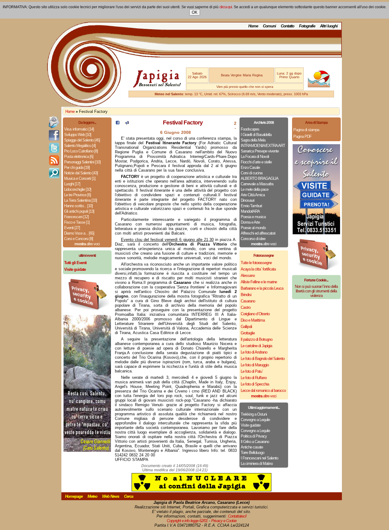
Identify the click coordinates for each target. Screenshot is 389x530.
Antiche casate (252, 447)
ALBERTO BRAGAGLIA (259, 178)
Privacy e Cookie (223, 520)
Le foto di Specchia (255, 384)
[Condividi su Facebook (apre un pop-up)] (117, 123)
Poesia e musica (253, 216)
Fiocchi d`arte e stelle (256, 162)
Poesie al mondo (253, 227)
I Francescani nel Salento (259, 458)
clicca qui (225, 7)
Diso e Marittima (253, 320)
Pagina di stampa (306, 129)
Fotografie (307, 26)
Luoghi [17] (72, 184)
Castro (245, 307)
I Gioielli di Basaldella (256, 134)
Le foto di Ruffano (254, 377)
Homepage (74, 496)
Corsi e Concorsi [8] (78, 238)
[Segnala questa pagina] (127, 123)
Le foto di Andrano (254, 352)
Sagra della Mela (253, 140)
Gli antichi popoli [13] (79, 211)
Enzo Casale (250, 167)
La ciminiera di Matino (257, 463)
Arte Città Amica (253, 195)
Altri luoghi (329, 26)
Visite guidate (250, 425)
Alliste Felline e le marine (259, 282)
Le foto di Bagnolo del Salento (262, 358)
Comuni (269, 26)
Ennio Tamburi (251, 206)
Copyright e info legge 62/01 (187, 520)
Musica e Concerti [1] (79, 178)
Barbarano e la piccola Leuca (262, 288)
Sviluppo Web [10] (77, 134)
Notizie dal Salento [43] (81, 173)
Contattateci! (237, 516)
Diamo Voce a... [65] (79, 233)
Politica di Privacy (254, 436)
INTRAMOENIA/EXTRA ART (263, 145)
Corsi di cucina (251, 173)
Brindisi (246, 294)
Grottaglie (248, 333)
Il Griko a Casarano (255, 441)
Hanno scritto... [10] (78, 206)
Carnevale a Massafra (257, 184)
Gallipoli (246, 326)
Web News (110, 496)
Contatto (287, 26)
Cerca (128, 496)
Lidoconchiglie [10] (77, 189)
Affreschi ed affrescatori (258, 233)
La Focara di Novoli (255, 156)
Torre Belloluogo (252, 452)
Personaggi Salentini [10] (82, 162)
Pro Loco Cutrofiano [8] (81, 151)
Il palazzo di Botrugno (256, 339)
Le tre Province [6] (77, 195)
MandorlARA (250, 211)
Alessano (248, 275)
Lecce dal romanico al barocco (263, 390)
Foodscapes (250, 129)
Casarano (248, 301)
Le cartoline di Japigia (256, 345)
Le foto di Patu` (252, 371)
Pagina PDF (302, 136)
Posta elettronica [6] (78, 156)
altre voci (87, 244)
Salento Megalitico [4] (80, 145)
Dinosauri (247, 200)
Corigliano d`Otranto (255, 314)
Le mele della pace (254, 189)
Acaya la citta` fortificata (258, 269)
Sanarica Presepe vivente (260, 151)
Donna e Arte (250, 222)
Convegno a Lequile (255, 419)
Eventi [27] (72, 227)
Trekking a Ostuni (254, 414)
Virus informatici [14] (79, 129)
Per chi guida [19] (77, 167)
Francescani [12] (76, 216)
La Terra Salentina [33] (80, 200)
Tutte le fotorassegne (256, 262)
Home (253, 26)
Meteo (92, 496)
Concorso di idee (253, 238)
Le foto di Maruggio (255, 365)
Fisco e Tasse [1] (77, 222)
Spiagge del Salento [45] (82, 140)
